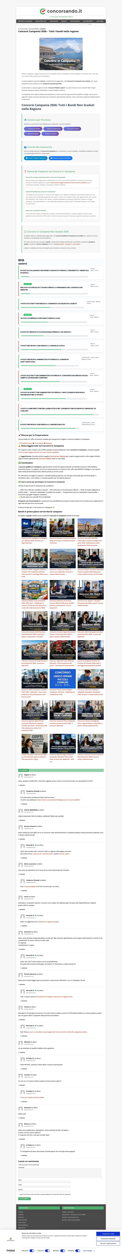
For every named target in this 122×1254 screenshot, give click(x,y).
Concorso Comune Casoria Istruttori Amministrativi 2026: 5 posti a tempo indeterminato (90, 757)
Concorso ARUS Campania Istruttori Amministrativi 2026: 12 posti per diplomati (90, 634)
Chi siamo (20, 1212)
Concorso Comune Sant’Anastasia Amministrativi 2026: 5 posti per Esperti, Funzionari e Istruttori (33, 634)
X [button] (120, 1)
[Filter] (22, 260)
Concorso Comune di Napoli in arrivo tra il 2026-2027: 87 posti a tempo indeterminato (61, 571)
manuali (67, 244)
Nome (20, 1180)
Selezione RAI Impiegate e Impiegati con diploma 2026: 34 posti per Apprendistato (34, 540)
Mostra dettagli (87, 1250)
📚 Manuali (48, 443)
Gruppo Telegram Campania (36, 158)
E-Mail (20, 1184)
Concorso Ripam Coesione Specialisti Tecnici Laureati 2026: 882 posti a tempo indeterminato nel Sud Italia (91, 571)
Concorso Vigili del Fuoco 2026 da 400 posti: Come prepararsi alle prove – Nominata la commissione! (62, 663)
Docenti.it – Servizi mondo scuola (70, 1217)
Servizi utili (20, 1217)
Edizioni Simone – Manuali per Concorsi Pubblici (74, 1214)
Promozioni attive (22, 1220)
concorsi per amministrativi (43, 854)
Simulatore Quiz (40, 21)
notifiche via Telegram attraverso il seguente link (55, 997)
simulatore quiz (59, 244)
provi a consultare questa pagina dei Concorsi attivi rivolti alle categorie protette (58, 1032)
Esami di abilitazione (23, 1225)
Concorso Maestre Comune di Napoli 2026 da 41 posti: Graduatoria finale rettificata (63, 540)
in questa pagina (30, 886)
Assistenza (99, 21)
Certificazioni (75, 21)
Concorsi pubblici (34, 29)
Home (26, 29)
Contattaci (20, 1214)
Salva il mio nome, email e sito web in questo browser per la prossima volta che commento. (45, 1194)
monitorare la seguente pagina (48, 922)
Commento (21, 1167)
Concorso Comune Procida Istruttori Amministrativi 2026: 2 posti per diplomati (34, 663)
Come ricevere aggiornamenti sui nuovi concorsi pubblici (68, 182)
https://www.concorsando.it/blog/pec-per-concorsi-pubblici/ (58, 800)
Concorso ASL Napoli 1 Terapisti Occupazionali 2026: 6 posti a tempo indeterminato (90, 603)
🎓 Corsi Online (37, 443)
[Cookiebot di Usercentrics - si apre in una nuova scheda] (10, 1251)
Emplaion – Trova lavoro (68, 1212)
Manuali (64, 21)
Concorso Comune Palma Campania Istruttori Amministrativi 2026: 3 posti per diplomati (62, 723)
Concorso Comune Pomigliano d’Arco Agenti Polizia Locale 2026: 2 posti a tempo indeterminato (90, 723)
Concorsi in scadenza (25, 21)
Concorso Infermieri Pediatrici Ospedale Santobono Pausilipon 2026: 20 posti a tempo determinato (90, 692)
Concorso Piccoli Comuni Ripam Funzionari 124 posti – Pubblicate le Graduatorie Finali (62, 692)
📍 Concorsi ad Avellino (33, 129)
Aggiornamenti (88, 21)
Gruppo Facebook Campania (61, 158)
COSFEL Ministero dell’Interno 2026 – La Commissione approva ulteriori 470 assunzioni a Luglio (35, 757)
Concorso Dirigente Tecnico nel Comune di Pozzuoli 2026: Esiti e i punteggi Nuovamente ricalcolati (89, 663)
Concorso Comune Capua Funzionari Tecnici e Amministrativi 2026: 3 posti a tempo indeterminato (62, 634)
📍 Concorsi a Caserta (72, 129)
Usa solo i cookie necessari (108, 1243)
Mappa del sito (22, 1227)
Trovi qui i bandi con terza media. (32, 1097)
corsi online (76, 244)
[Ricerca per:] (95, 24)
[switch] (47, 1250)
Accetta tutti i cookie (108, 1234)
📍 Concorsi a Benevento (53, 129)
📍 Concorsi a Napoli (32, 133)
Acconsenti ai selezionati (108, 1238)
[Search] (19, 260)
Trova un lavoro (22, 1222)
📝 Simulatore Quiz (25, 443)
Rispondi (22, 785)
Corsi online (54, 21)
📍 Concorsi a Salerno (50, 133)
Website (20, 1189)
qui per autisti (64, 854)
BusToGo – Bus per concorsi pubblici (71, 1220)
